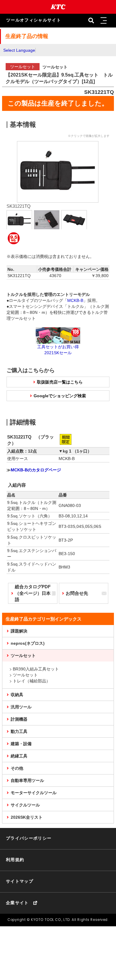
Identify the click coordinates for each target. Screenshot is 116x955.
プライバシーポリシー (29, 838)
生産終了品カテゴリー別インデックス (43, 618)
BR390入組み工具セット (36, 669)
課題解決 (19, 631)
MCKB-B (75, 300)
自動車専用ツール (27, 780)
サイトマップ (19, 881)
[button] (104, 20)
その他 (17, 768)
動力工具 (19, 731)
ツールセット (23, 655)
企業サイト (17, 903)
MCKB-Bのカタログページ (36, 469)
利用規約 (15, 860)
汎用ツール (21, 707)
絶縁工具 (19, 756)
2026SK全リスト (27, 817)
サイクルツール (25, 805)
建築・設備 (21, 743)
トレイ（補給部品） (31, 681)
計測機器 (19, 719)
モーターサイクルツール (34, 792)
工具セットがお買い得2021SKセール (58, 349)
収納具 (17, 694)
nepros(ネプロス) (28, 643)
